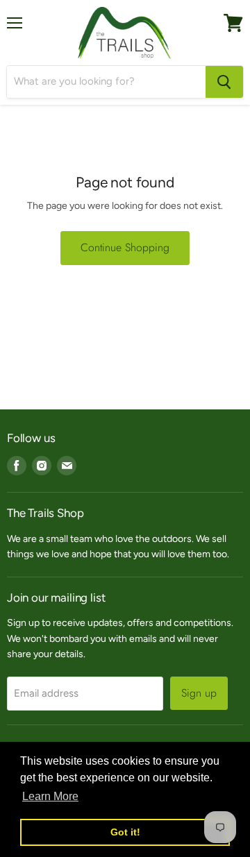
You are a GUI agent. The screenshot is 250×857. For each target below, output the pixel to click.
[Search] (224, 82)
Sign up (199, 693)
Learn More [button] (50, 796)
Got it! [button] (125, 832)
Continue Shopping (125, 247)
